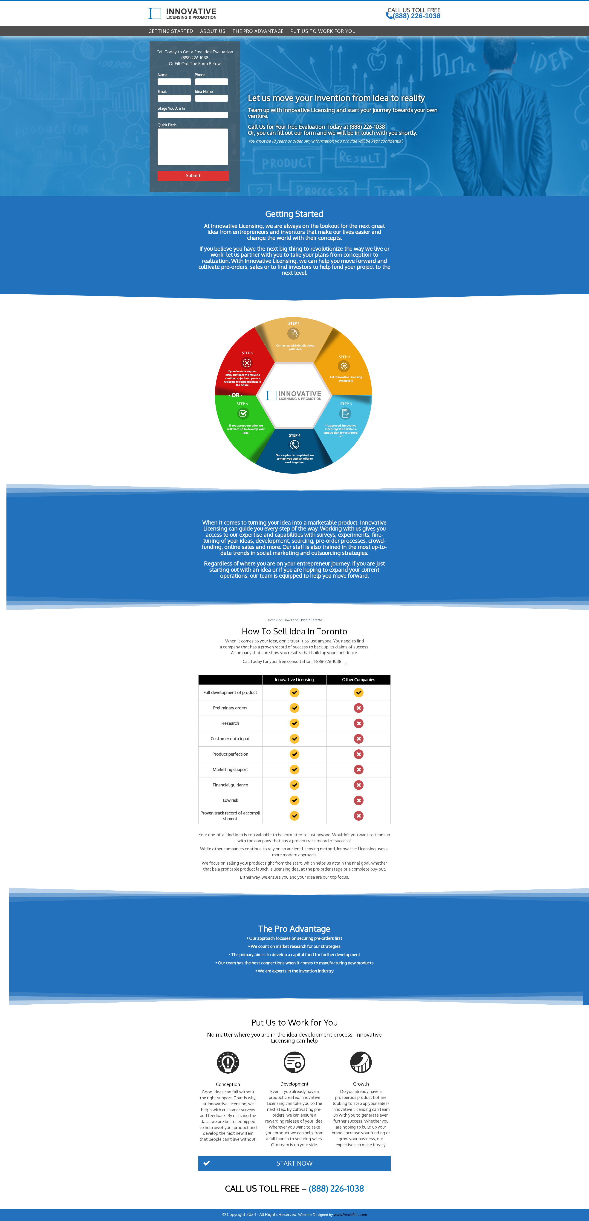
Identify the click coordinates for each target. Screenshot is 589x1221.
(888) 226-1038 (417, 16)
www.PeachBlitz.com (350, 1214)
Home (271, 620)
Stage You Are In (171, 108)
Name (162, 74)
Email (162, 91)
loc (279, 620)
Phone (200, 74)
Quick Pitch (167, 125)
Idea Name (204, 91)
